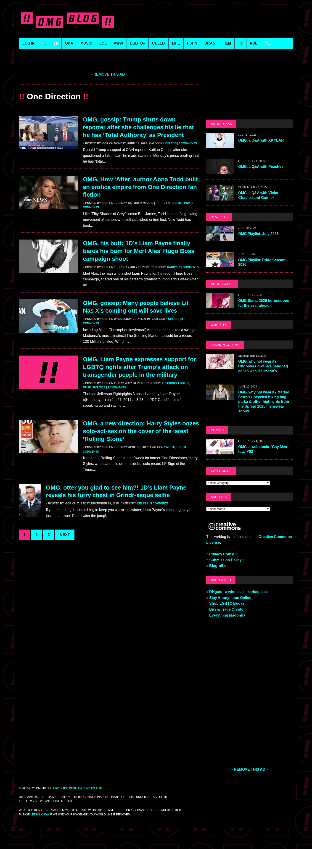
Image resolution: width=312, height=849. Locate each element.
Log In (28, 43)
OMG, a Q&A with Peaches (260, 167)
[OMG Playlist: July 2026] (220, 238)
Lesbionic (169, 383)
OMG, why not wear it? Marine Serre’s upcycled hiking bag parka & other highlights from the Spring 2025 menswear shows (263, 401)
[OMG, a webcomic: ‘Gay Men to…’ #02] (220, 451)
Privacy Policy (221, 554)
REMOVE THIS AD (109, 74)
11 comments (189, 267)
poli (254, 43)
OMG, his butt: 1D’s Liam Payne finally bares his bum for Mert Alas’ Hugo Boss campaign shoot (138, 251)
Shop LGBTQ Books (227, 603)
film (226, 43)
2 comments (117, 387)
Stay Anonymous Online (230, 598)
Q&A (69, 43)
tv (240, 43)
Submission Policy (225, 560)
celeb (158, 43)
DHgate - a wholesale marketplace (238, 592)
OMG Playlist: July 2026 (258, 234)
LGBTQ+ (137, 43)
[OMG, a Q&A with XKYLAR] (220, 145)
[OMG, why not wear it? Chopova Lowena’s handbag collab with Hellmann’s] (220, 366)
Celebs (171, 143)
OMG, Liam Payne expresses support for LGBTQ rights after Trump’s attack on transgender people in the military (139, 367)
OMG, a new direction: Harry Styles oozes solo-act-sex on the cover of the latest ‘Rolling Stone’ (141, 431)
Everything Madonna (227, 615)
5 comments (159, 503)
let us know (39, 814)
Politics (99, 387)
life (176, 43)
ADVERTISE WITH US (67, 788)
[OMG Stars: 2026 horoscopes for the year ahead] (220, 305)
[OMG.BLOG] (67, 19)
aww (118, 43)
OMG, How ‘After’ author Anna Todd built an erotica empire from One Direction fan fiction (140, 187)
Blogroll (216, 566)
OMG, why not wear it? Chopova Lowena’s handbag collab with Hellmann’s (263, 366)
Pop (187, 203)
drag (209, 43)
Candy (172, 267)
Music (87, 387)
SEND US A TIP (93, 788)
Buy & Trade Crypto (226, 609)
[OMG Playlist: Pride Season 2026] (220, 264)
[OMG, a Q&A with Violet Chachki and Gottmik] (220, 198)
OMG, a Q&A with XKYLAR (261, 140)
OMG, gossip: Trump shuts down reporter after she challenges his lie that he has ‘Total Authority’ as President (138, 127)
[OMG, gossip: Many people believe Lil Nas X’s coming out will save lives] (48, 330)
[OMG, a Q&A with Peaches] (220, 171)
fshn (192, 43)
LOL (103, 43)
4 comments (188, 143)
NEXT (65, 535)
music (86, 43)
